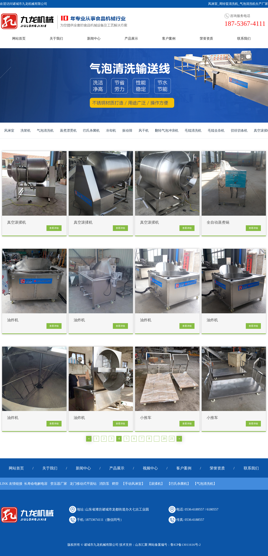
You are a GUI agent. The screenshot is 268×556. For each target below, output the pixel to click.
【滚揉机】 (156, 483)
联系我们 (244, 38)
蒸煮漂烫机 (68, 130)
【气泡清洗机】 (205, 483)
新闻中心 (93, 38)
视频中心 (150, 468)
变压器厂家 (58, 483)
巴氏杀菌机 (91, 130)
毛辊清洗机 (193, 130)
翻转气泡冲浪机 (166, 130)
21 (171, 438)
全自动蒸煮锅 (218, 222)
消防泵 (104, 483)
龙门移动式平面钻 (83, 483)
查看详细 (54, 228)
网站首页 (19, 38)
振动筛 (127, 130)
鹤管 (115, 483)
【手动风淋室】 (133, 483)
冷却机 (111, 130)
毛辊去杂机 (216, 130)
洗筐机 (26, 130)
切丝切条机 (239, 130)
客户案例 (168, 38)
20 (164, 438)
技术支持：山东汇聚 (133, 544)
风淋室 (9, 130)
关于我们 (56, 38)
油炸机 (12, 320)
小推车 (145, 418)
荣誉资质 (206, 38)
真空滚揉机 (16, 222)
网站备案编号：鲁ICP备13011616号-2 (174, 544)
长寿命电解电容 (36, 483)
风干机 (144, 130)
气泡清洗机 (45, 130)
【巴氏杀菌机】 (179, 483)
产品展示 (131, 38)
